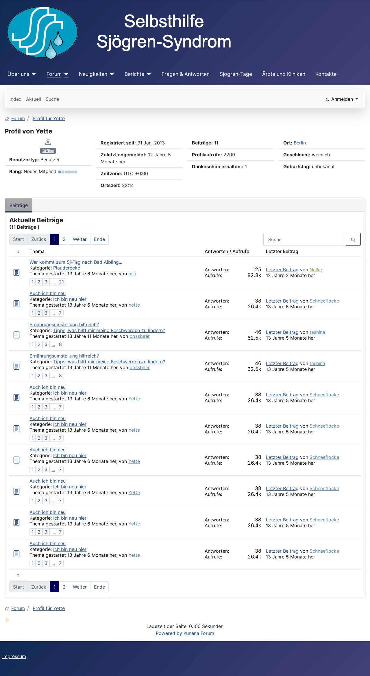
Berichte (134, 74)
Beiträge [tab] (19, 205)
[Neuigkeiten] (110, 74)
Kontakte (325, 74)
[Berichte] (147, 74)
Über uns (18, 74)
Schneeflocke (324, 301)
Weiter (80, 239)
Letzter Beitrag (282, 269)
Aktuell (33, 99)
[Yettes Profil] (48, 141)
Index (15, 99)
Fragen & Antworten (186, 74)
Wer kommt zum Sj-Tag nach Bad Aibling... (75, 262)
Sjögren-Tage (236, 74)
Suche (52, 99)
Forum (54, 74)
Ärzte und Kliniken (283, 74)
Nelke (316, 269)
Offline (48, 151)
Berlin (300, 143)
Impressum (14, 656)
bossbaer (140, 336)
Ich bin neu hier (69, 299)
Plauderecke (66, 268)
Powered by (169, 633)
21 (61, 282)
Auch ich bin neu (47, 293)
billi (132, 273)
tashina (317, 332)
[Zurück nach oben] (359, 665)
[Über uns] (32, 74)
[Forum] (65, 74)
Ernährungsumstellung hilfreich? (64, 324)
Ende (99, 239)
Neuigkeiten (93, 74)
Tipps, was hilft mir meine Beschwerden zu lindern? (109, 330)
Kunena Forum (199, 633)
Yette (134, 305)
